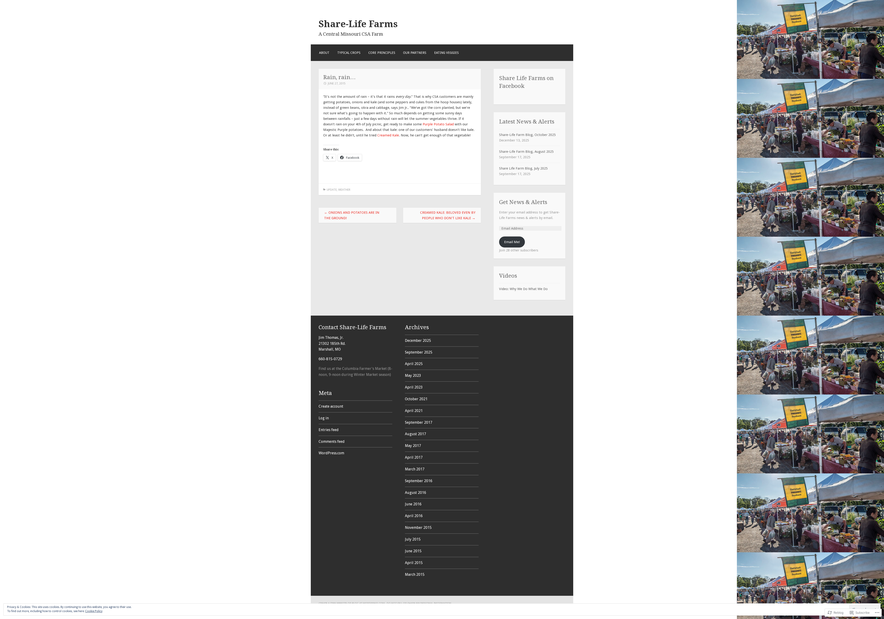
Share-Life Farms (358, 24)
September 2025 (418, 352)
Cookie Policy (93, 611)
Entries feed (329, 430)
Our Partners (414, 53)
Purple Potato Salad (438, 124)
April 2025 (414, 364)
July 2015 (413, 539)
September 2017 (418, 422)
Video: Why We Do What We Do (523, 289)
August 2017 (415, 434)
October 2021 (416, 399)
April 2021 (414, 411)
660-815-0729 (330, 359)
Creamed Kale (388, 135)
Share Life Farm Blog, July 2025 (523, 168)
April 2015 (414, 563)
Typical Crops (349, 53)
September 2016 (418, 481)
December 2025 (418, 340)
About (324, 53)
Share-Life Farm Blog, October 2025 (527, 135)
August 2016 (415, 492)
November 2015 (418, 527)
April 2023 (414, 387)
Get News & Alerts (523, 202)
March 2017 (415, 469)
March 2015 (415, 574)
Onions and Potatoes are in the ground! (351, 215)
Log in (324, 418)
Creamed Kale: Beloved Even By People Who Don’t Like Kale (447, 215)
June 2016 (413, 504)
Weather (344, 189)
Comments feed (332, 441)
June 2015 (413, 551)
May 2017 (413, 445)
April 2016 (414, 516)
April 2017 (414, 457)
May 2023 (413, 375)
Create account (331, 406)
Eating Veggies (446, 53)
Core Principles (381, 53)
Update (332, 189)
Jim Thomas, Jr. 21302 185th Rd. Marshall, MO (332, 343)
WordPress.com (331, 453)
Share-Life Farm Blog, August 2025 (526, 152)
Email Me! (512, 242)
